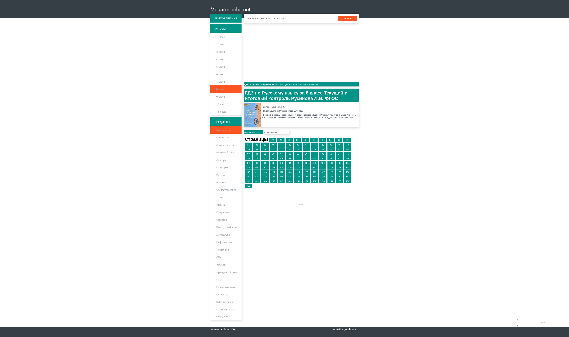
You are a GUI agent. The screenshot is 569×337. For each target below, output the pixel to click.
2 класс (220, 44)
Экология (221, 264)
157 (248, 185)
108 (273, 167)
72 (323, 153)
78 (265, 158)
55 (290, 149)
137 (298, 176)
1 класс (220, 37)
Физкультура (223, 316)
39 (265, 144)
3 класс (220, 51)
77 (257, 158)
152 (314, 181)
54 (281, 149)
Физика (220, 204)
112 (306, 167)
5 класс (220, 66)
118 (248, 172)
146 (265, 181)
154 (331, 181)
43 (298, 144)
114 (323, 167)
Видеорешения (225, 18)
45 (314, 144)
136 (290, 176)
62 (347, 149)
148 (281, 181)
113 (314, 167)
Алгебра (221, 160)
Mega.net (230, 9)
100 (323, 162)
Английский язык (226, 145)
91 (265, 162)
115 (331, 167)
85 (323, 158)
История (221, 175)
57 (306, 149)
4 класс (220, 59)
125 (306, 172)
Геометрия (222, 167)
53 (273, 149)
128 (331, 172)
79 (273, 158)
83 (306, 158)
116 (339, 167)
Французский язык (227, 272)
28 (281, 139)
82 (298, 158)
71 (314, 153)
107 (265, 167)
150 (298, 181)
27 (272, 139)
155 (339, 181)
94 (290, 162)
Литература (223, 234)
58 (314, 149)
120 (265, 172)
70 (306, 153)
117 (347, 167)
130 (347, 172)
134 (273, 176)
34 (330, 139)
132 (257, 176)
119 (257, 172)
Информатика (224, 242)
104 (347, 162)
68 (290, 153)
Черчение (221, 219)
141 (331, 176)
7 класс (220, 81)
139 (314, 176)
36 (347, 139)
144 (248, 181)
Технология (223, 249)
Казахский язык (225, 309)
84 (314, 158)
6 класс (220, 74)
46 (323, 144)
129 (339, 172)
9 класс (220, 96)
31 (306, 139)
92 (273, 162)
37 (248, 144)
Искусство (222, 294)
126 (314, 172)
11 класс (221, 111)
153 (323, 181)
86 (331, 158)
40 (273, 144)
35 (339, 139)
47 (331, 144)
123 (290, 172)
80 (281, 158)
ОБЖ (219, 257)
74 (339, 153)
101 (331, 162)
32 (314, 139)
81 (290, 158)
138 (306, 176)
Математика (223, 137)
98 (306, 162)
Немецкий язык (225, 152)
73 (331, 153)
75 (347, 153)
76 (248, 158)
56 (298, 149)
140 (323, 176)
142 (339, 176)
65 (265, 153)
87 (339, 158)
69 (298, 153)
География (222, 212)
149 (290, 181)
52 (265, 149)
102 (339, 162)
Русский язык (224, 130)
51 (257, 149)
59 (323, 149)
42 (290, 144)
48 (339, 144)
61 (339, 149)
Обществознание (226, 189)
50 (248, 149)
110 (290, 167)
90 (257, 162)
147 (273, 181)
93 (281, 162)
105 (248, 167)
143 (347, 176)
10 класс (221, 104)
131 (248, 176)
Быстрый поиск (253, 132)
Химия (220, 197)
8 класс (220, 89)
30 (297, 139)
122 (281, 172)
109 (281, 167)
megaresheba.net (222, 329)
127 (323, 172)
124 (298, 172)
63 (248, 153)
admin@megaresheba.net (345, 329)
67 (281, 153)
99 (314, 162)
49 (347, 144)
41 (281, 144)
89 (248, 162)
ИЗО (219, 279)
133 (265, 176)
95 (298, 162)
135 (281, 176)
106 (257, 167)
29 (289, 139)
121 (273, 172)
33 (322, 139)
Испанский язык (225, 287)
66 (273, 153)
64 (257, 153)
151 (306, 181)
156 (347, 181)
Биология (221, 182)
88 (347, 158)
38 (257, 144)
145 (257, 181)
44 (306, 144)
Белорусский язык (226, 227)
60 (331, 149)
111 (298, 167)
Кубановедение (225, 302)
